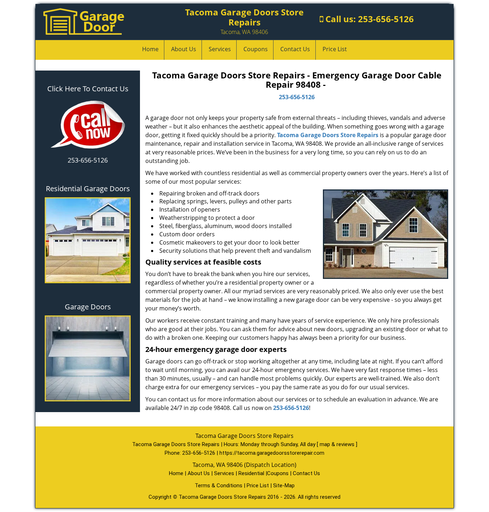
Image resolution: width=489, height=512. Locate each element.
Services (220, 49)
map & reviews (338, 444)
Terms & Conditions (218, 485)
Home (150, 49)
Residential (251, 473)
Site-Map (284, 485)
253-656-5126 (386, 19)
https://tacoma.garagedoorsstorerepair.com (271, 453)
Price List (335, 49)
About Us (183, 49)
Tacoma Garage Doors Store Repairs (327, 135)
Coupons (255, 49)
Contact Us (295, 49)
